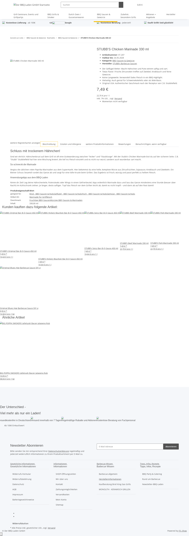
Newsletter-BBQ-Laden (152, 484)
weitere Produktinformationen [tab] (100, 144)
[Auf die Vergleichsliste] (12, 56)
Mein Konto (61, 499)
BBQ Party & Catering (152, 474)
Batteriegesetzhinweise (23, 499)
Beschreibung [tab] (49, 144)
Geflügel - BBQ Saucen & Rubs (68, 194)
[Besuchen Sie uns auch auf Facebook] (18, 513)
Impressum (17, 494)
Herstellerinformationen (110, 479)
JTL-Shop (183, 530)
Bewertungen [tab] (124, 144)
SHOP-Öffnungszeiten (66, 474)
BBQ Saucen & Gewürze (123, 60)
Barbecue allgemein (108, 474)
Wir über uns (62, 479)
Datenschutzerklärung (58, 451)
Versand (118, 98)
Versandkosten (62, 494)
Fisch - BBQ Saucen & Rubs (94, 194)
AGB (14, 489)
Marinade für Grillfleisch (40, 197)
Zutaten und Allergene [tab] (70, 144)
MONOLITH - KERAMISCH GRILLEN (114, 489)
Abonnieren (171, 446)
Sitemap (59, 504)
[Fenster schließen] (12, 50)
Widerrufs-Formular (21, 474)
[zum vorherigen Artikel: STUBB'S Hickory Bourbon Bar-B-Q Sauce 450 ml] (113, 38)
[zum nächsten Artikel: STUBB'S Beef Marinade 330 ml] (118, 38)
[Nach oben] (1, 534)
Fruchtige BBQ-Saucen (39, 200)
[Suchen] (121, 5)
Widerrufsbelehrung (21, 479)
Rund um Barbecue (151, 479)
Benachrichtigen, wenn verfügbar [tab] (151, 144)
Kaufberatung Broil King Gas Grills (115, 484)
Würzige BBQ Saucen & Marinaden (66, 200)
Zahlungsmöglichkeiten (66, 489)
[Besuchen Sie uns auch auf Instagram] (18, 516)
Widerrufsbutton (20, 523)
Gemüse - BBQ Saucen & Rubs (121, 194)
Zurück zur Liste (16, 38)
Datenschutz (18, 484)
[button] (132, 5)
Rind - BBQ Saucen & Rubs (41, 194)
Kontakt (59, 484)
